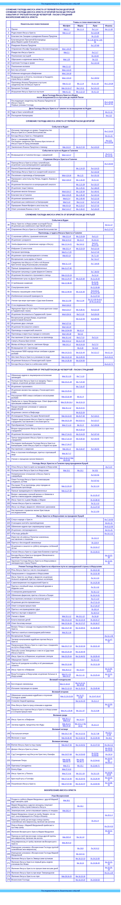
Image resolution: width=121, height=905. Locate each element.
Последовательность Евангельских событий (60, 4)
